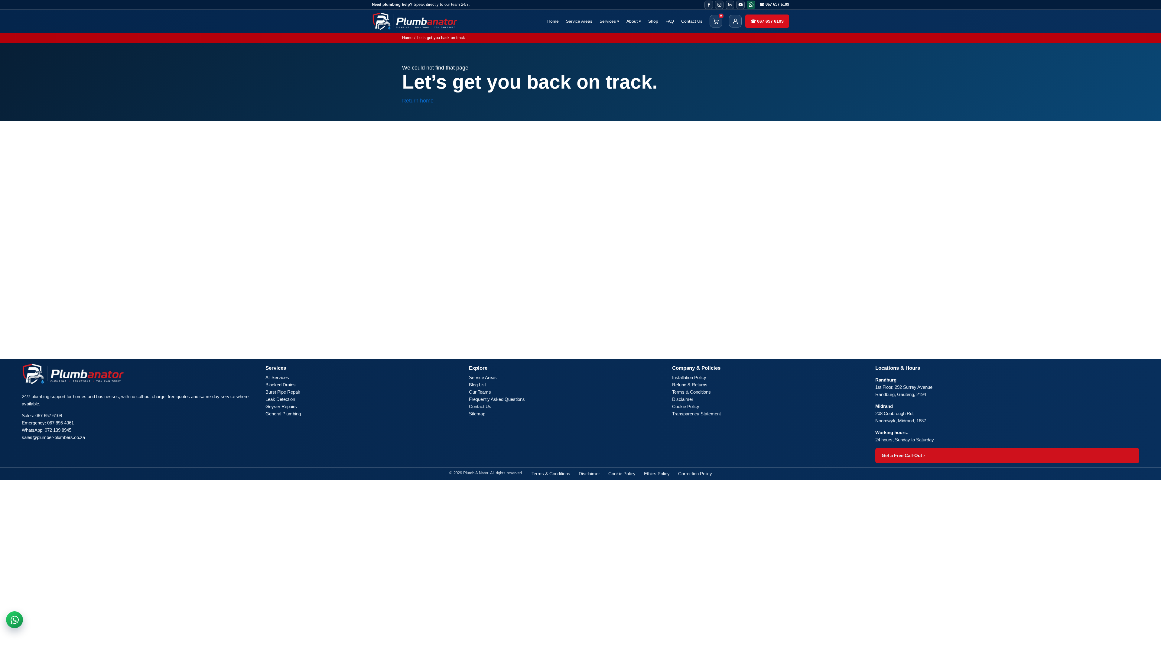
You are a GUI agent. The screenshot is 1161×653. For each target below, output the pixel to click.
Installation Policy (689, 377)
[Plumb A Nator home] (415, 21)
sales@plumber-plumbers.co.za (53, 437)
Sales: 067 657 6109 (42, 415)
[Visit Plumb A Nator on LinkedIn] (730, 5)
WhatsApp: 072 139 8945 (46, 430)
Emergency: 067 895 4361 (48, 422)
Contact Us (691, 21)
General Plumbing (283, 413)
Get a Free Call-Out (903, 455)
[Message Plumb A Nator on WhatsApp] (751, 5)
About (633, 21)
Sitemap (477, 413)
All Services (277, 377)
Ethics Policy (657, 473)
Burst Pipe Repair (282, 392)
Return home (418, 101)
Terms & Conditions (691, 392)
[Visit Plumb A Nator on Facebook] (708, 5)
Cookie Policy (685, 406)
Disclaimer (682, 399)
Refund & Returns (689, 384)
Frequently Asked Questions (497, 399)
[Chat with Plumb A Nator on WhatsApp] (14, 619)
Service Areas (579, 21)
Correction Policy (695, 473)
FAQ (669, 21)
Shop (653, 21)
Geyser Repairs (281, 406)
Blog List (477, 384)
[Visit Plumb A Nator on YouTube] (740, 5)
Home (553, 21)
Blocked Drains (280, 384)
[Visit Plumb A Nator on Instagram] (719, 5)
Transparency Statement (696, 413)
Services (609, 21)
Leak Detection (280, 399)
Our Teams (480, 392)
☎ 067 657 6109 (774, 4)
